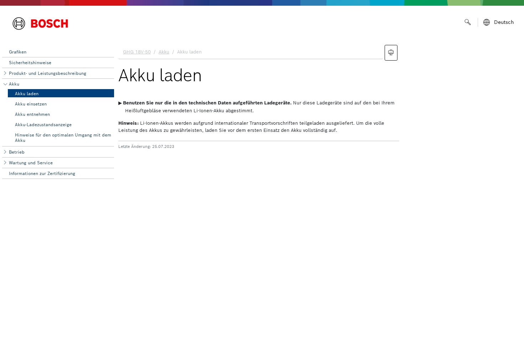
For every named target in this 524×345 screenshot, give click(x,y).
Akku (14, 84)
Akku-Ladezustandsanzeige (43, 124)
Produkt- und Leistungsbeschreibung (47, 73)
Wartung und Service (31, 162)
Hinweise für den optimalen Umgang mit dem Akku (63, 137)
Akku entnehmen (32, 114)
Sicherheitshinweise (30, 62)
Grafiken (17, 52)
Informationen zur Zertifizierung (42, 173)
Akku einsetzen (31, 104)
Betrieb (17, 152)
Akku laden (26, 93)
